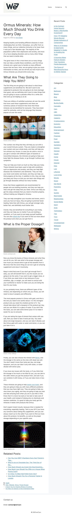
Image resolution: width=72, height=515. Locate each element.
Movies (56, 178)
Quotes (56, 193)
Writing (56, 229)
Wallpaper (57, 226)
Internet (56, 163)
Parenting (57, 187)
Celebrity (57, 118)
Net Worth (57, 184)
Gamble (56, 142)
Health (7, 483)
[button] (66, 7)
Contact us (58, 7)
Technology (58, 211)
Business (57, 100)
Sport (56, 205)
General (56, 151)
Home (50, 7)
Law (55, 169)
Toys (55, 217)
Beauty (56, 94)
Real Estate (58, 196)
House (56, 160)
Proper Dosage (23, 485)
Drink (7, 485)
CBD (55, 112)
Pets (55, 190)
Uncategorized (59, 223)
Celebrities (57, 115)
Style (55, 208)
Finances (57, 136)
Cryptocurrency (59, 121)
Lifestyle (57, 172)
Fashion (56, 133)
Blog (55, 97)
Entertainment (59, 130)
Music (56, 181)
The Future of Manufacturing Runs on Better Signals (61, 69)
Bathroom (57, 91)
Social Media (58, 202)
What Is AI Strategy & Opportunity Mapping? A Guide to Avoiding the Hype (60, 50)
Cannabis (57, 106)
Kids (55, 166)
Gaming (56, 148)
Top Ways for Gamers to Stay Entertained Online (20, 488)
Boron (37, 358)
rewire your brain (33, 385)
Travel (56, 220)
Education (57, 127)
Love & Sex (58, 175)
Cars (55, 109)
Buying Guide (58, 103)
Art (55, 88)
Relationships (58, 199)
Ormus (17, 485)
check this (16, 216)
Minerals (11, 485)
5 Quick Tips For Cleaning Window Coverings (19, 487)
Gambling (57, 145)
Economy (57, 124)
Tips (55, 214)
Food (55, 139)
